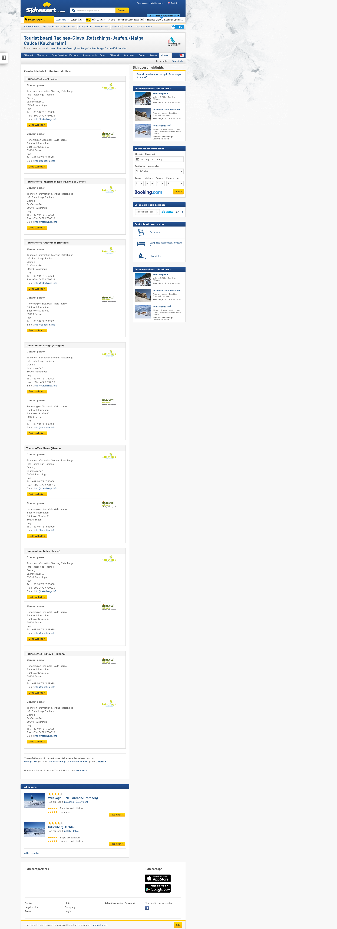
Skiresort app (153, 869)
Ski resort (28, 55)
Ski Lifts (128, 26)
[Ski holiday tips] (177, 26)
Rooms (159, 178)
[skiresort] (44, 8)
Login (68, 911)
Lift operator (162, 61)
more (101, 761)
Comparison (85, 26)
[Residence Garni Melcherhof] (143, 114)
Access (153, 55)
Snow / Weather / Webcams (65, 55)
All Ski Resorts (31, 26)
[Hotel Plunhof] (143, 131)
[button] (148, 192)
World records (157, 3)
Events (142, 55)
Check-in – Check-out (145, 154)
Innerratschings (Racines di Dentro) (68, 761)
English (174, 3)
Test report (42, 55)
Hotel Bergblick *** (162, 93)
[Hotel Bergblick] (143, 98)
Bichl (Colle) (31, 761)
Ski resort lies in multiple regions (162, 16)
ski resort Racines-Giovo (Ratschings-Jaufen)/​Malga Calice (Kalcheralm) (86, 48)
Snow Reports (102, 26)
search (178, 191)
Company (70, 907)
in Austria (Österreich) (76, 801)
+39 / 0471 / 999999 (43, 157)
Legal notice (31, 907)
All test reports (31, 853)
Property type (172, 178)
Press (28, 911)
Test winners (142, 3)
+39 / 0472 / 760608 (43, 112)
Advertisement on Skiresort (120, 903)
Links (68, 903)
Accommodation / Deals (94, 55)
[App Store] (158, 882)
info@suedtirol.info (44, 160)
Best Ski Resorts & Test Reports (59, 26)
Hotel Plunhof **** (162, 126)
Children (149, 178)
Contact (165, 55)
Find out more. (100, 925)
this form (80, 770)
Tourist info (177, 61)
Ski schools (128, 55)
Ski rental (114, 55)
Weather (116, 26)
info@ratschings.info (45, 119)
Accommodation (144, 26)
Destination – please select (147, 166)
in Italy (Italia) (71, 830)
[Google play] (158, 892)
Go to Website (36, 125)
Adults (138, 178)
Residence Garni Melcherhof (167, 109)
